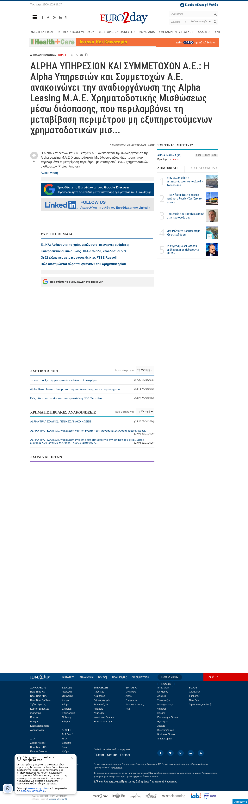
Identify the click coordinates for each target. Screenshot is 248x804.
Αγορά (65, 700)
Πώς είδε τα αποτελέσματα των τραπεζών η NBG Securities (92, 398)
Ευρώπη (66, 743)
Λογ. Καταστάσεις (135, 704)
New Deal (194, 700)
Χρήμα (65, 751)
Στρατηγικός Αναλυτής (200, 704)
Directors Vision (165, 730)
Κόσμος (66, 704)
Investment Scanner (104, 717)
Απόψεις (161, 696)
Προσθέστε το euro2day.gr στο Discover (76, 281)
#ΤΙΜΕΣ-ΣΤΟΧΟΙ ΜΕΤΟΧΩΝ (76, 32)
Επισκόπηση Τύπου (167, 717)
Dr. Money (162, 691)
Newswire (67, 691)
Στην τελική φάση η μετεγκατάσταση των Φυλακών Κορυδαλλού (185, 181)
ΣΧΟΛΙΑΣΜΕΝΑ (204, 168)
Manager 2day (165, 704)
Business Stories (166, 734)
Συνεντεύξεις (163, 700)
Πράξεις (34, 721)
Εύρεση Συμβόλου (39, 708)
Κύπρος (66, 721)
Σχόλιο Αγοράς (38, 704)
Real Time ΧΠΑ (38, 696)
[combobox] (178, 22)
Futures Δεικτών (38, 751)
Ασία (64, 747)
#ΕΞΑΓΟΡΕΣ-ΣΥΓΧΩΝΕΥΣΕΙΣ (116, 32)
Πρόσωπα (99, 691)
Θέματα (161, 713)
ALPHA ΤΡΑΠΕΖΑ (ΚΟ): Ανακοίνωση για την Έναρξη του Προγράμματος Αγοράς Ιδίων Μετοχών (92, 432)
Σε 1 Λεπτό (67, 734)
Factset (125, 755)
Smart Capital (164, 738)
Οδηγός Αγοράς (102, 700)
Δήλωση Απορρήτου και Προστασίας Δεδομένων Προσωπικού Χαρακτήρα (135, 781)
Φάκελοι (161, 708)
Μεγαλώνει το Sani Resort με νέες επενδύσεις (183, 232)
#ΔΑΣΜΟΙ (203, 32)
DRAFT (62, 55)
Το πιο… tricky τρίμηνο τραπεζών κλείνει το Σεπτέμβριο (92, 380)
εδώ (187, 42)
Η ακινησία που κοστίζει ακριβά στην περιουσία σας (185, 215)
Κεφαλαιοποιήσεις (39, 726)
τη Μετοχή (144, 369)
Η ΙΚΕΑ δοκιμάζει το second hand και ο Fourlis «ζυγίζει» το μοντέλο (184, 198)
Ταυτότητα (68, 677)
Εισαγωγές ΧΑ (101, 704)
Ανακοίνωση (49, 172)
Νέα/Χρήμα (99, 696)
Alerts (175, 159)
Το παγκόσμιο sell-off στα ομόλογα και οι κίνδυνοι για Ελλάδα (183, 249)
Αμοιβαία (98, 708)
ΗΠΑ (64, 738)
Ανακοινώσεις (37, 730)
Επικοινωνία (86, 677)
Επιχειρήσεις (68, 713)
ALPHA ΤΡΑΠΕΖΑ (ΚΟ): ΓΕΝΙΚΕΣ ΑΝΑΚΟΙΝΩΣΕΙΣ (92, 421)
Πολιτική (66, 717)
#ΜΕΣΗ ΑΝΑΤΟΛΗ (42, 32)
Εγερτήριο (162, 721)
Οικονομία (67, 696)
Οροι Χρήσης (119, 677)
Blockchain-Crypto (103, 721)
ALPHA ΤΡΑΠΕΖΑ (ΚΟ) (169, 155)
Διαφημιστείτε (140, 677)
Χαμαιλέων (194, 691)
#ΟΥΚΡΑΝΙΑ (147, 32)
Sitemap (103, 677)
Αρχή (211, 677)
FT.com (99, 755)
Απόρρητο (240, 801)
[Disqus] (92, 514)
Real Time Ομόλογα (40, 700)
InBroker (118, 767)
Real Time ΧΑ (37, 691)
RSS (128, 708)
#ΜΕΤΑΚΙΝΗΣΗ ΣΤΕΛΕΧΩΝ (176, 32)
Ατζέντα (161, 726)
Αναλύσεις (99, 713)
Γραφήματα (132, 700)
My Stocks (131, 691)
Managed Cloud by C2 (58, 799)
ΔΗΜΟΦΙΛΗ (167, 168)
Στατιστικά (35, 713)
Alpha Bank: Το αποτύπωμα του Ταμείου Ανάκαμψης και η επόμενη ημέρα (92, 389)
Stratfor (112, 755)
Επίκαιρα (66, 708)
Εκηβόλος (194, 696)
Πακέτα (34, 717)
